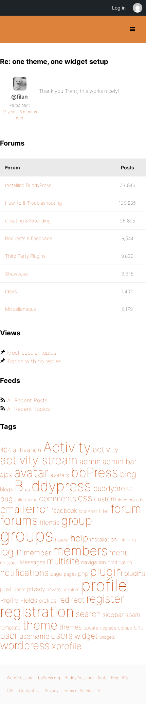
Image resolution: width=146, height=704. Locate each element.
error (38, 509)
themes (70, 627)
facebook (64, 510)
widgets (107, 637)
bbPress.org (49, 677)
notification (120, 562)
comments (57, 498)
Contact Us (29, 690)
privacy (36, 589)
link (121, 539)
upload (125, 628)
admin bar (119, 461)
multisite (63, 561)
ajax (6, 475)
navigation (93, 562)
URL (138, 628)
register (105, 598)
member (37, 552)
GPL (11, 690)
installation (103, 539)
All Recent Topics (28, 408)
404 (5, 450)
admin (90, 461)
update (91, 628)
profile (104, 585)
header (62, 539)
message (9, 562)
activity (105, 449)
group (76, 520)
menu (119, 552)
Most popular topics (31, 352)
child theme (25, 499)
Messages (32, 562)
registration (37, 611)
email (12, 509)
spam (132, 614)
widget (86, 636)
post (6, 588)
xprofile (66, 645)
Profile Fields (18, 600)
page (56, 574)
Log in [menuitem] (119, 8)
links (131, 539)
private (54, 589)
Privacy (51, 690)
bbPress (94, 472)
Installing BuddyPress (28, 185)
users (62, 635)
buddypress (113, 488)
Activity (67, 447)
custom (105, 499)
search (88, 614)
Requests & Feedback (28, 238)
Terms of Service (78, 690)
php (83, 573)
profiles (47, 600)
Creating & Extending (28, 220)
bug (6, 498)
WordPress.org (20, 677)
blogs (6, 489)
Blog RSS (119, 677)
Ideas (11, 291)
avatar (31, 472)
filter (104, 511)
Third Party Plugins (25, 256)
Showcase (16, 273)
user (9, 635)
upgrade (108, 628)
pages (70, 574)
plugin (106, 571)
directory (126, 499)
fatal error (88, 511)
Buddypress (52, 486)
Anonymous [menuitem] (137, 8)
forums (19, 520)
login (11, 552)
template (10, 627)
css (85, 498)
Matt (102, 677)
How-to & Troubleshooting (33, 203)
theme (40, 625)
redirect (71, 600)
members (80, 550)
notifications (24, 572)
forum (126, 509)
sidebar (113, 614)
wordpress (25, 645)
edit (140, 499)
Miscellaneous (20, 309)
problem (70, 589)
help (79, 538)
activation (27, 450)
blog (128, 474)
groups (26, 535)
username (34, 636)
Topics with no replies (34, 361)
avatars (59, 475)
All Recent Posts (27, 400)
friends (49, 522)
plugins (134, 573)
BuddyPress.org (11, 29)
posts (19, 589)
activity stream (39, 460)
